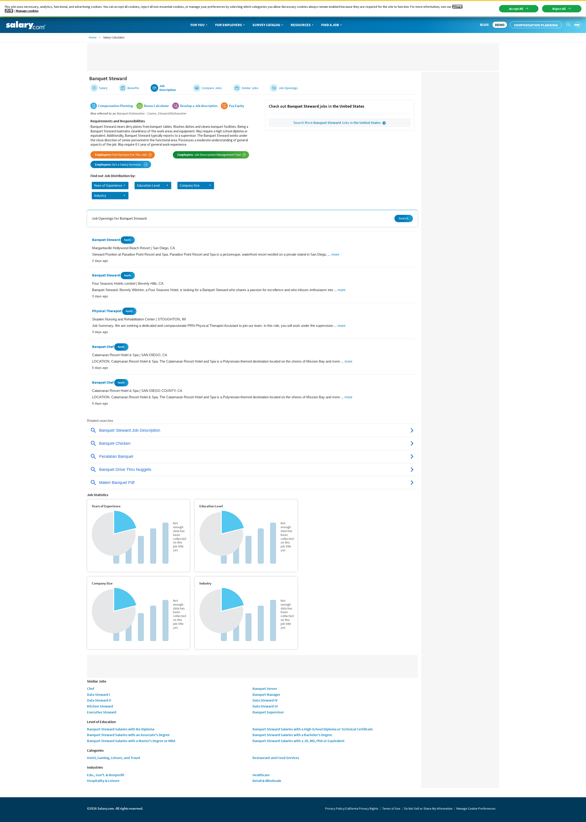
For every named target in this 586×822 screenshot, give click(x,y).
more (335, 254)
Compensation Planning (536, 25)
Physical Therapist (107, 311)
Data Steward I (98, 694)
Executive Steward (101, 712)
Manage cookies (27, 11)
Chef (90, 688)
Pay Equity (236, 106)
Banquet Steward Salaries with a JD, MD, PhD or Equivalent (298, 740)
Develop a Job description (198, 106)
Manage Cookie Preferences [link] (476, 808)
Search (403, 218)
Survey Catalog (266, 24)
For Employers (228, 24)
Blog (484, 24)
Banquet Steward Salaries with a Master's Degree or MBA (131, 740)
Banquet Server (264, 688)
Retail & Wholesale (266, 780)
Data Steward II (99, 700)
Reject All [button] (559, 9)
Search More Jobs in (337, 122)
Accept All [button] (516, 9)
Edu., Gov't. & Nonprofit (105, 775)
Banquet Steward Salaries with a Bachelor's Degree (292, 734)
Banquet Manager (266, 694)
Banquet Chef (103, 346)
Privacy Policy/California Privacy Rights (351, 808)
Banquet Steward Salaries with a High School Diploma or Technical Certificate (312, 729)
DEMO (500, 24)
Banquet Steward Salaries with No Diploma (120, 729)
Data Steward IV (265, 700)
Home (92, 37)
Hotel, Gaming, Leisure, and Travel (113, 757)
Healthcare (261, 775)
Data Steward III (265, 706)
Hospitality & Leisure (103, 780)
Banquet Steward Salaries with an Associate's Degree (128, 734)
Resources (301, 24)
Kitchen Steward (100, 706)
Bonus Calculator (156, 106)
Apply (127, 239)
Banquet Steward (106, 239)
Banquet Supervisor (268, 712)
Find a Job (330, 24)
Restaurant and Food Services (275, 757)
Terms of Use (391, 808)
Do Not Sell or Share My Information (428, 808)
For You (197, 24)
